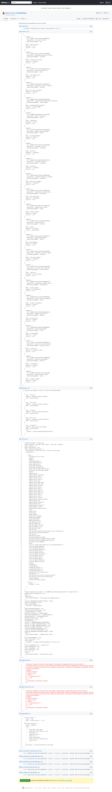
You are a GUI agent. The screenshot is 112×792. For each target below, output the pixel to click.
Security (44, 788)
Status (48, 788)
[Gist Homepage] (5, 2)
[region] (56, 28)
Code (6, 18)
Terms (35, 788)
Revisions (14, 18)
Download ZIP (105, 18)
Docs (59, 788)
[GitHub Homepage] (23, 788)
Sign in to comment (67, 780)
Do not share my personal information (82, 788)
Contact (62, 788)
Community (53, 788)
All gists (35, 2)
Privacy (39, 788)
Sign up (108, 2)
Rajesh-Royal (10, 13)
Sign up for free (25, 780)
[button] (97, 19)
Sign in (102, 2)
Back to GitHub (42, 2)
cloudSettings (21, 13)
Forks (24, 18)
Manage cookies (69, 788)
